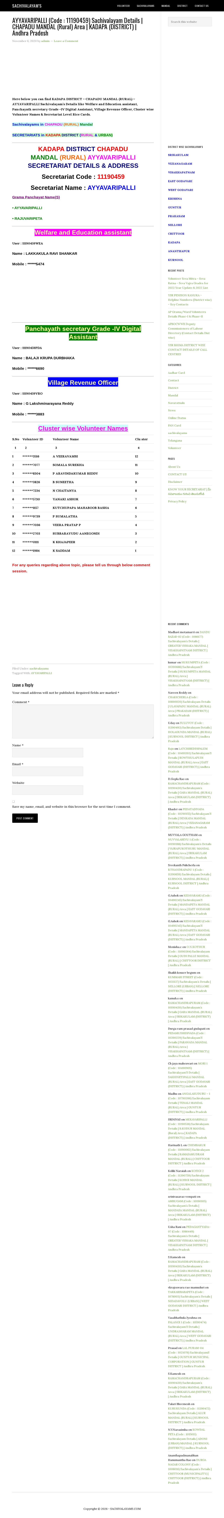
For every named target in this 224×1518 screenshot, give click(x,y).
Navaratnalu (176, 403)
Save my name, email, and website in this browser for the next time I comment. (71, 807)
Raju (171, 748)
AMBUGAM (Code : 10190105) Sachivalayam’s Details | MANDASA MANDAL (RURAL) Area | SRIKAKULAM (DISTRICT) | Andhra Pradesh (189, 1210)
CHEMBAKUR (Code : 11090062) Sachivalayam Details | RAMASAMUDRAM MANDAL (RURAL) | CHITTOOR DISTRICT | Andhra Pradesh (189, 1154)
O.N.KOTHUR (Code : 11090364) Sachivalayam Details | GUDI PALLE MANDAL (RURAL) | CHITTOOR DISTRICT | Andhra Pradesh (189, 956)
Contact (173, 380)
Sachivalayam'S (27, 5)
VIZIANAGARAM (180, 163)
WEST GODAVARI (180, 190)
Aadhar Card (176, 372)
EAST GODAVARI (180, 181)
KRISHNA (175, 198)
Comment (20, 702)
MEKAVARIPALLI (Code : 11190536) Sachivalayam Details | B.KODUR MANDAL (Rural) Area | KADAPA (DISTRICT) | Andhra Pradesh (188, 1128)
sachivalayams (39, 668)
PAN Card (174, 425)
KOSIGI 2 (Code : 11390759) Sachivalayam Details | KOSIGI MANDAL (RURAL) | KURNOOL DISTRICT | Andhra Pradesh (189, 1180)
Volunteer (174, 448)
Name (17, 745)
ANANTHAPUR (179, 251)
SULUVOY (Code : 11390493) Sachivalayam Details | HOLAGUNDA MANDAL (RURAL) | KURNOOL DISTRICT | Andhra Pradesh (189, 732)
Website (18, 783)
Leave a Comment (66, 41)
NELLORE (175, 225)
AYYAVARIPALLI (41, 673)
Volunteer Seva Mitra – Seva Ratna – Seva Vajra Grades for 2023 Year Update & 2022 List (188, 283)
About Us (174, 466)
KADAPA (174, 242)
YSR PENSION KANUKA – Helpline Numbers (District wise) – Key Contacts (190, 299)
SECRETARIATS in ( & (62, 135)
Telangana (175, 440)
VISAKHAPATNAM (181, 172)
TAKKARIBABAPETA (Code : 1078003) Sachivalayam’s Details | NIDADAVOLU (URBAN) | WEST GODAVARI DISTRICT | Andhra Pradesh (190, 1301)
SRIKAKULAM (178, 155)
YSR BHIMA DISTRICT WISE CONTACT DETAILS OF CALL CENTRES (187, 349)
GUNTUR (174, 207)
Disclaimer (175, 481)
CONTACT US (177, 474)
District (173, 388)
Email (17, 764)
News (172, 410)
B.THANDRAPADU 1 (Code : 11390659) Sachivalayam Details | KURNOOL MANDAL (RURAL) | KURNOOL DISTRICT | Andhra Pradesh (189, 879)
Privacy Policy (177, 501)
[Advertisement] (83, 71)
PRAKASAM (176, 216)
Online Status (177, 418)
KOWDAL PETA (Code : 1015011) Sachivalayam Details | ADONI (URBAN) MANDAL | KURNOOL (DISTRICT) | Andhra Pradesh (188, 1439)
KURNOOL (175, 260)
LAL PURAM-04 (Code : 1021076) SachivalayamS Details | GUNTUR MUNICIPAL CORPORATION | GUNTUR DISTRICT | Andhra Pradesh (188, 1357)
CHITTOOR (176, 233)
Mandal (173, 395)
